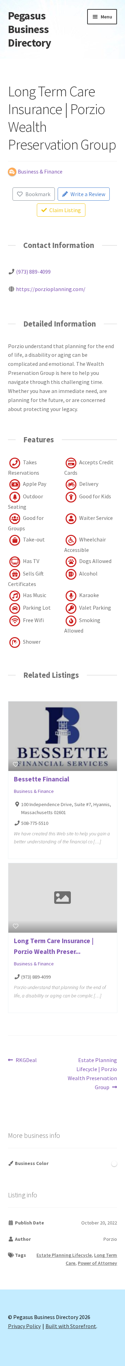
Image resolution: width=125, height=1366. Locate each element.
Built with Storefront (70, 1326)
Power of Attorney (97, 1263)
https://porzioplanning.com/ (50, 289)
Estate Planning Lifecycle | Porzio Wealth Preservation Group (92, 1073)
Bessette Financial (41, 779)
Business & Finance (34, 791)
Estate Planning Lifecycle (64, 1255)
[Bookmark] (15, 764)
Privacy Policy (24, 1326)
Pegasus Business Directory (29, 29)
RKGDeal (26, 1060)
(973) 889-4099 (33, 271)
